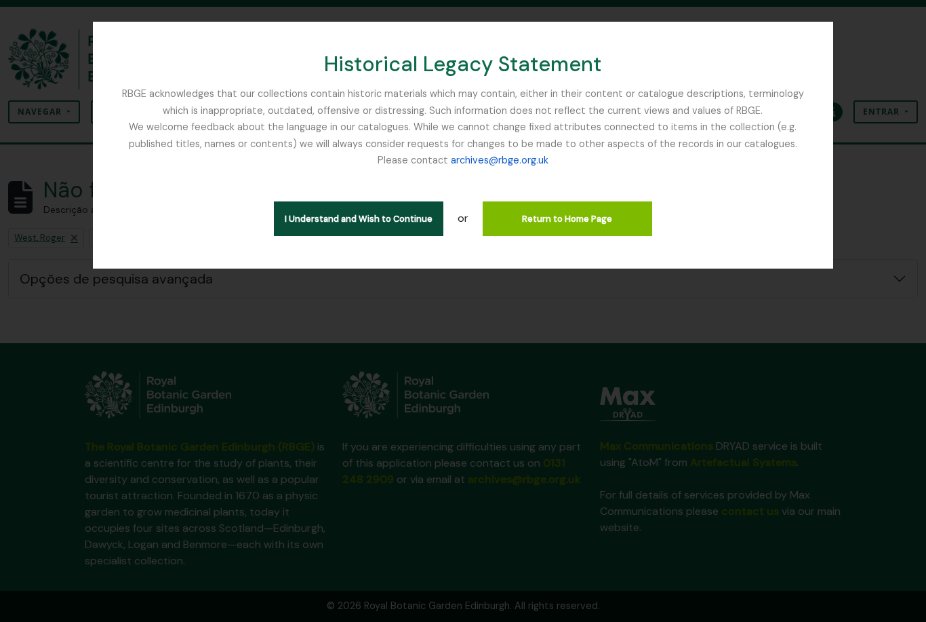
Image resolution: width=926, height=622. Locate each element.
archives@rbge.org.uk (499, 160)
